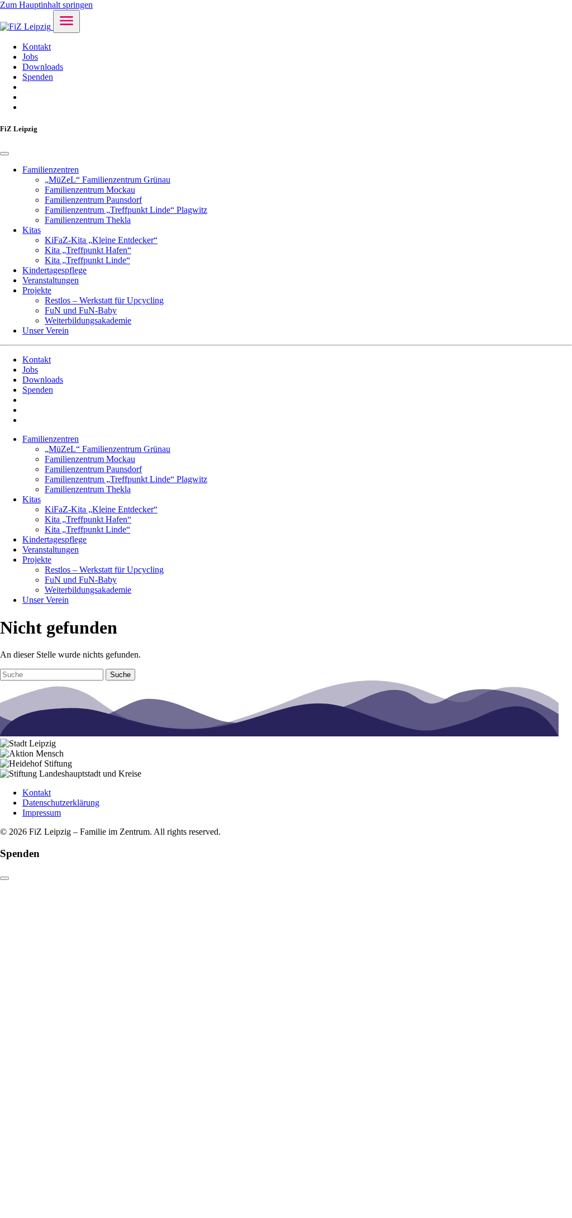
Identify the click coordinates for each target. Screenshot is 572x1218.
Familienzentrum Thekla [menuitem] (88, 220)
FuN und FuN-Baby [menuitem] (81, 310)
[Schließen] (4, 878)
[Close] (4, 153)
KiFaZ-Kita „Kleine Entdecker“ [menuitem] (101, 240)
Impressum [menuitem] (41, 812)
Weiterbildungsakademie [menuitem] (88, 320)
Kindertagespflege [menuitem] (54, 270)
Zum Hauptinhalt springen (46, 4)
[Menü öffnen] (66, 21)
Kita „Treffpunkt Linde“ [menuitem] (87, 260)
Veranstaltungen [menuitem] (50, 280)
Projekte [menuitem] (36, 290)
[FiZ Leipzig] (26, 26)
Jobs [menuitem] (30, 56)
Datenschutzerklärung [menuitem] (60, 802)
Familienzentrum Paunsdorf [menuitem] (93, 199)
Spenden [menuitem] (37, 77)
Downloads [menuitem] (42, 67)
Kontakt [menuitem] (36, 46)
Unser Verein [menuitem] (45, 330)
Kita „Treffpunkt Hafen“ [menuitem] (88, 250)
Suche (120, 674)
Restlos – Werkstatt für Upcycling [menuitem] (104, 300)
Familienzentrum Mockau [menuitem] (90, 189)
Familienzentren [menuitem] (50, 169)
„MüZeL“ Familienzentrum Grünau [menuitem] (107, 179)
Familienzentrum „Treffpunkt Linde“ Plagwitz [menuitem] (126, 210)
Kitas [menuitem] (31, 230)
